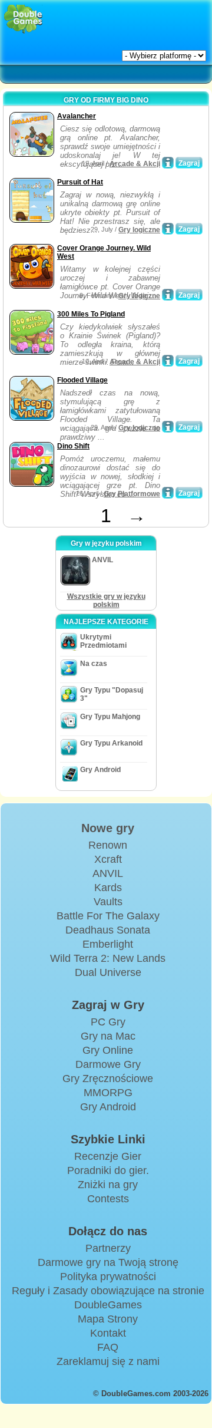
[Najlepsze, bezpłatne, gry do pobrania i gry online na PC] (23, 19)
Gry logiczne (139, 230)
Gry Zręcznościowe (107, 1078)
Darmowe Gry (108, 1064)
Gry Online (107, 1050)
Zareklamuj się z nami (108, 1361)
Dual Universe (108, 972)
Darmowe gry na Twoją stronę (108, 1262)
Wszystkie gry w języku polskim (106, 600)
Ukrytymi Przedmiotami (103, 641)
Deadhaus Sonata (107, 930)
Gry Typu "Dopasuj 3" (111, 694)
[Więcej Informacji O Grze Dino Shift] (168, 493)
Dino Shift (73, 446)
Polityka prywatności (108, 1276)
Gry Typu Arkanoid (111, 743)
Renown (107, 845)
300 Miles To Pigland (91, 314)
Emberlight (107, 944)
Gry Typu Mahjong (110, 717)
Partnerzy (108, 1248)
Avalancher (76, 116)
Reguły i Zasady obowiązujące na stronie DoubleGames (108, 1298)
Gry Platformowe (132, 494)
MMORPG (108, 1093)
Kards (108, 887)
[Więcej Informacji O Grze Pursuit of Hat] (168, 229)
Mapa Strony (108, 1319)
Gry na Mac (108, 1036)
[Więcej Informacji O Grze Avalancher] (168, 163)
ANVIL (107, 873)
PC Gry (108, 1022)
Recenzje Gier (107, 1156)
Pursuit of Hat (80, 182)
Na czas (93, 663)
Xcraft (108, 859)
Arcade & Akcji (135, 164)
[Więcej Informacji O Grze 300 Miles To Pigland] (168, 361)
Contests (108, 1199)
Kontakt (108, 1333)
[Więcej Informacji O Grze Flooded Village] (168, 427)
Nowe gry (107, 828)
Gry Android (100, 770)
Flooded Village (82, 380)
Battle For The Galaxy (108, 916)
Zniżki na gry (108, 1184)
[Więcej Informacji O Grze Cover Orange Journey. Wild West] (168, 295)
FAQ (107, 1347)
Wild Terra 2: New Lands (107, 958)
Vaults (108, 902)
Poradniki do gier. (108, 1170)
